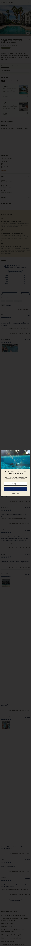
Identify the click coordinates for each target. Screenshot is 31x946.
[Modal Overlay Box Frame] (15, 473)
